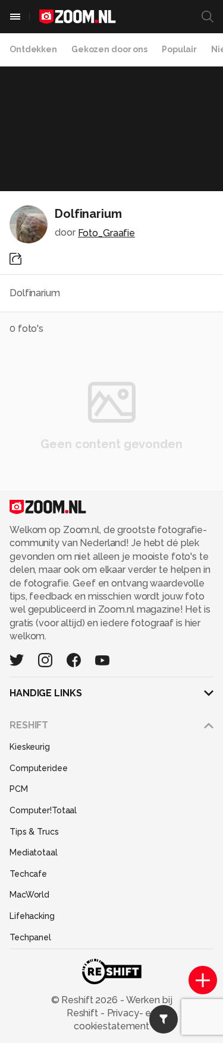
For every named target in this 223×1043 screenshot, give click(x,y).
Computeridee (39, 768)
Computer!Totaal (43, 810)
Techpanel (30, 937)
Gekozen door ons (109, 49)
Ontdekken (33, 49)
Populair (179, 49)
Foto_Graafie (107, 233)
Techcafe (28, 874)
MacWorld (29, 894)
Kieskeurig (30, 747)
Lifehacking (32, 916)
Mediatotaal (34, 852)
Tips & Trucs (34, 831)
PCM (19, 789)
